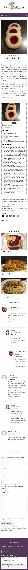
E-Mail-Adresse (5, 469)
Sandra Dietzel (12, 431)
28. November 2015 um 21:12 (13, 432)
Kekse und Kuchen (14, 55)
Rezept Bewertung (6, 490)
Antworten (11, 311)
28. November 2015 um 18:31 (16, 406)
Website (3, 476)
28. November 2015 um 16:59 (13, 308)
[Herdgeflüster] (14, 6)
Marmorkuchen (6, 251)
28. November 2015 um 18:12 (13, 377)
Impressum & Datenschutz (17, 564)
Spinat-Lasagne (6, 274)
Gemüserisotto (5, 296)
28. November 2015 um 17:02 (16, 332)
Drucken (14, 122)
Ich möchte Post (8, 555)
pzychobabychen (13, 307)
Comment (3, 496)
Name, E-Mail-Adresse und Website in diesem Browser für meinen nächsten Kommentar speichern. (13, 486)
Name (3, 462)
